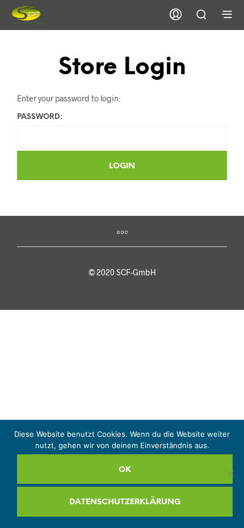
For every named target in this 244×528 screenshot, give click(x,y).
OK (125, 470)
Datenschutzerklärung (124, 502)
